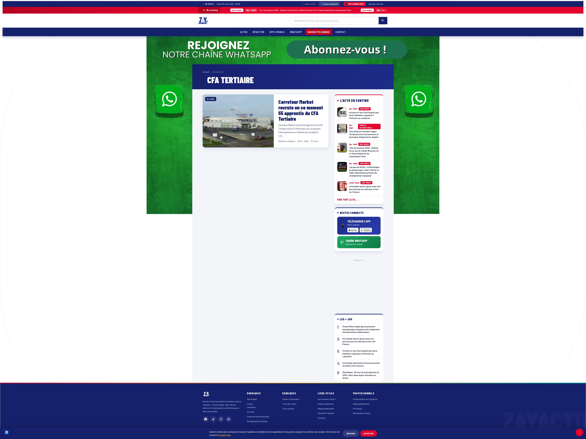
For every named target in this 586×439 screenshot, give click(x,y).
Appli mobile (277, 31)
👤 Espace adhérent (329, 4)
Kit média (357, 408)
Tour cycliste (288, 408)
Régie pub (258, 31)
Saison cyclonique (318, 31)
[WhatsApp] (229, 419)
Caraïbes (251, 407)
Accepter (369, 433)
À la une (250, 411)
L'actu (250, 404)
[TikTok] (213, 419)
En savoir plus (224, 435)
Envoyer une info (376, 4)
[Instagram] (221, 419)
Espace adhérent (326, 404)
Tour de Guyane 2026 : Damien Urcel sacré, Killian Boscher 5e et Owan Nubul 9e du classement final (254, 10)
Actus (244, 31)
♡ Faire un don (309, 4)
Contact (340, 31)
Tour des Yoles (289, 404)
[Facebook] (206, 419)
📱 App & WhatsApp (354, 4)
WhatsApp (296, 31)
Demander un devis (362, 413)
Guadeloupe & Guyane (257, 421)
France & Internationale (258, 416)
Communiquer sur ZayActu (365, 399)
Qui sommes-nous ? (327, 399)
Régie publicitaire (326, 408)
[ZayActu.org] (203, 20)
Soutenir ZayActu (326, 413)
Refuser (351, 433)
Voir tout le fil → (348, 199)
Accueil (206, 72)
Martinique (252, 399)
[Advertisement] (359, 284)
